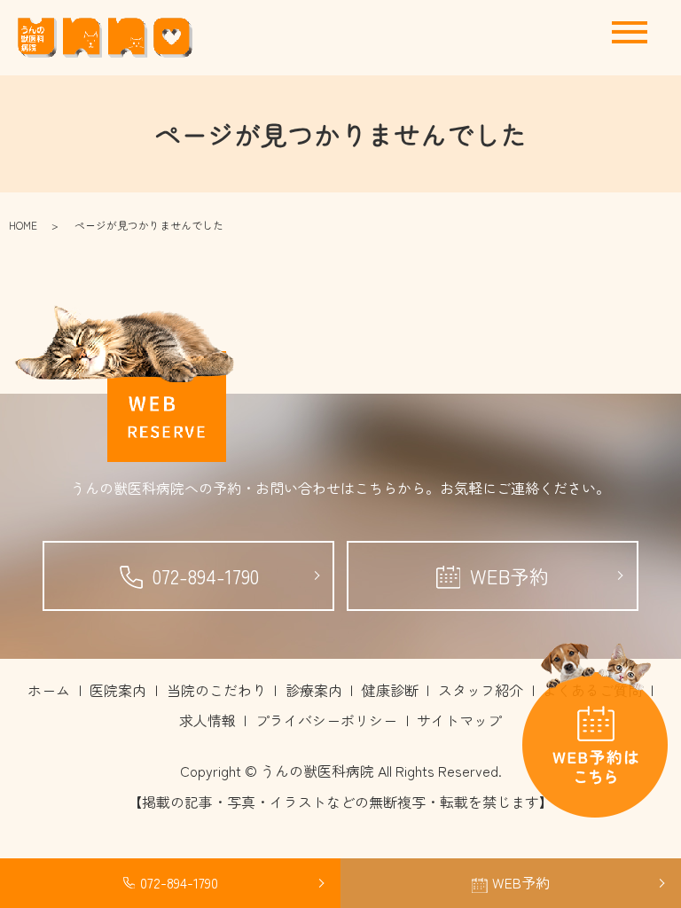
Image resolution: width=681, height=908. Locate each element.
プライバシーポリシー (326, 720)
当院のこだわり (216, 690)
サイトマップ (459, 720)
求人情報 (207, 720)
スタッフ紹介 (480, 690)
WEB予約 (509, 575)
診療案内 (314, 690)
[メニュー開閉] (629, 32)
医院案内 (118, 690)
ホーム (48, 690)
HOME (23, 224)
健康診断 (390, 690)
